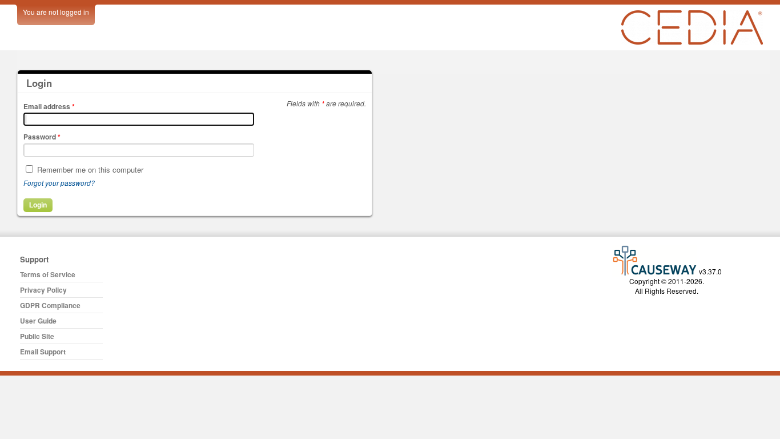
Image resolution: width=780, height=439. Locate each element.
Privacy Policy (43, 290)
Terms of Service (47, 274)
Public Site (37, 336)
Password (42, 136)
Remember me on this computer (90, 169)
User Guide (38, 321)
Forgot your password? (59, 182)
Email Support (43, 351)
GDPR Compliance (50, 305)
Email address (49, 106)
